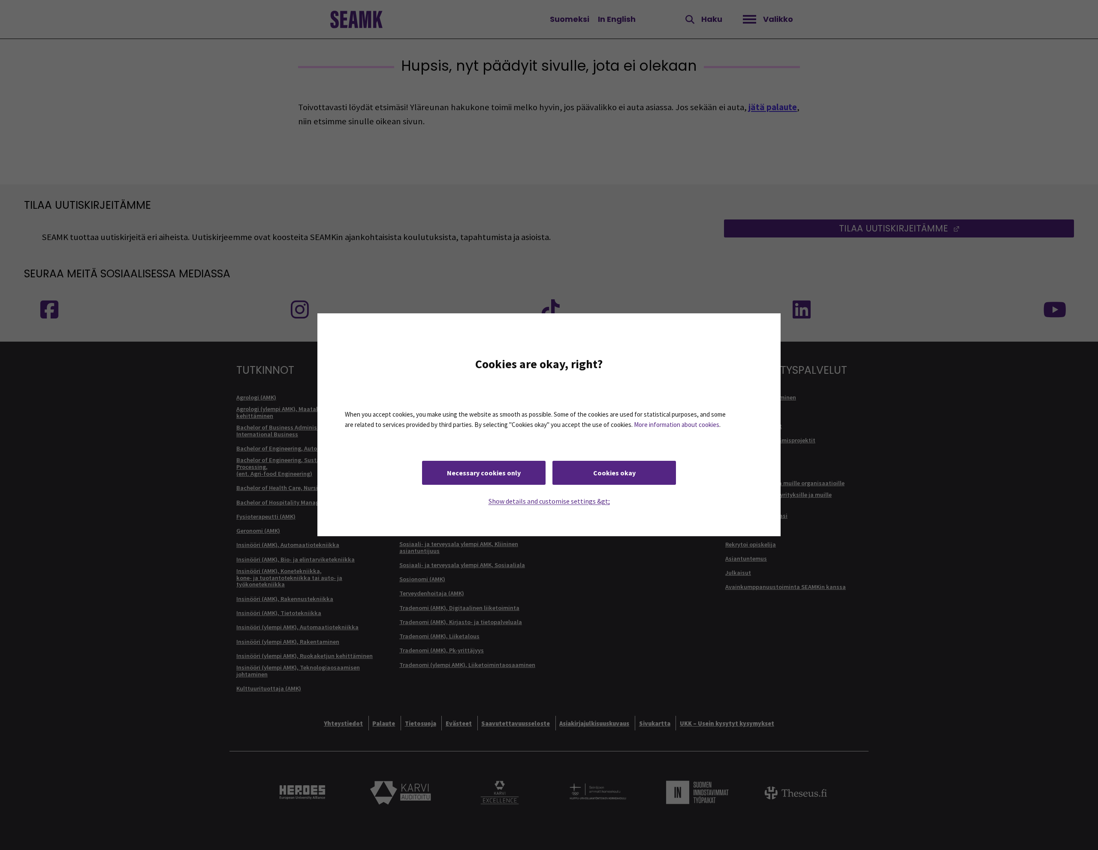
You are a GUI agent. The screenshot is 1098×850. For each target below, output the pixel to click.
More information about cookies (676, 425)
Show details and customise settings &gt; (549, 501)
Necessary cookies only (484, 473)
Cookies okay (614, 473)
